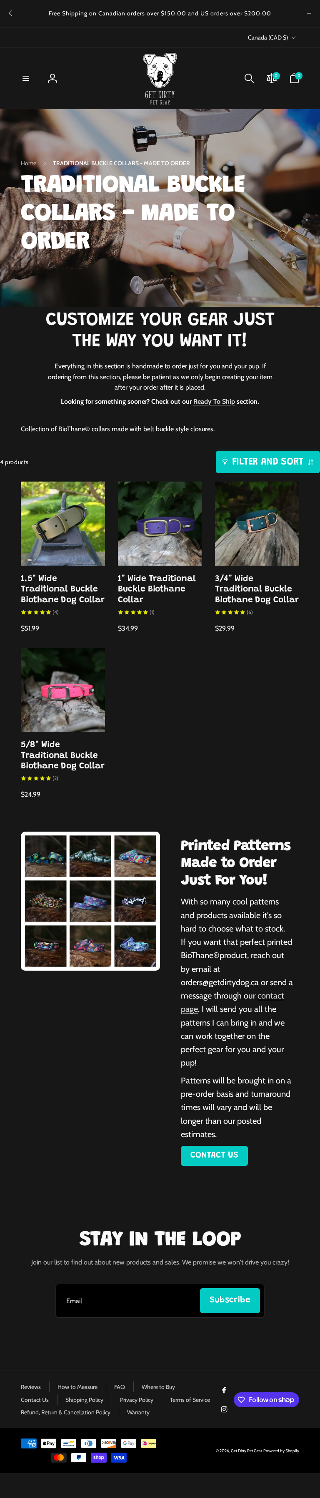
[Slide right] (309, 13)
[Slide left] (11, 13)
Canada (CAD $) (268, 37)
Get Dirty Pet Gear (246, 1450)
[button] (26, 78)
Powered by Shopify (281, 1450)
